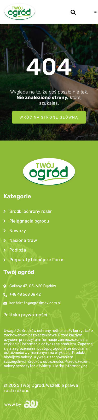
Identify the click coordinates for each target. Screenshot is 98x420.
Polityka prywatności (25, 314)
